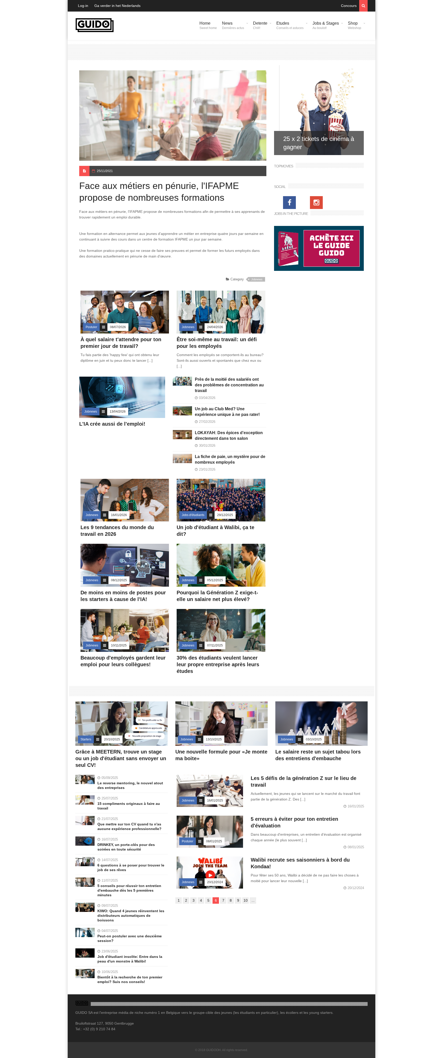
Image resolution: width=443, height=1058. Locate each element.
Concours (349, 6)
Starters (85, 739)
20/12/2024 (215, 882)
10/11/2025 (119, 645)
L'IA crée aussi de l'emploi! (112, 424)
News (233, 25)
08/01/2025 (214, 841)
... (253, 900)
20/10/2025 (112, 739)
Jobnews (257, 279)
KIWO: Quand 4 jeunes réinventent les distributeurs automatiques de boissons (130, 915)
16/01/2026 (119, 515)
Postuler (91, 327)
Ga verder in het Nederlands (117, 6)
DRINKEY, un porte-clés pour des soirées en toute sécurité (126, 847)
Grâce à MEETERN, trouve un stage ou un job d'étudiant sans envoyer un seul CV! (120, 758)
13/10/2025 (214, 739)
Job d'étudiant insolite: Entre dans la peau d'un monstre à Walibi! (129, 959)
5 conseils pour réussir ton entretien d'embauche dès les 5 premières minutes (129, 890)
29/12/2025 (225, 515)
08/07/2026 (118, 327)
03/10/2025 (314, 739)
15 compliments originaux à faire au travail (128, 806)
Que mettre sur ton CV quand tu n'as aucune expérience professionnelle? (129, 826)
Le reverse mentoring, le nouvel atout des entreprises (130, 785)
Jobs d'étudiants (193, 515)
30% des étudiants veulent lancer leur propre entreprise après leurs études (218, 664)
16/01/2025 (215, 800)
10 (246, 900)
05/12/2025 (215, 580)
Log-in (83, 6)
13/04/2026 (118, 411)
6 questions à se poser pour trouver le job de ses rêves (130, 867)
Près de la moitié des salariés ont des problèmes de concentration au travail (229, 385)
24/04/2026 (215, 327)
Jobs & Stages (326, 25)
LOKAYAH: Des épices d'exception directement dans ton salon (229, 436)
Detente (260, 25)
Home (208, 25)
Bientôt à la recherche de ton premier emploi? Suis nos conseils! (129, 979)
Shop (354, 25)
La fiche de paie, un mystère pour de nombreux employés (230, 459)
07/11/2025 (215, 645)
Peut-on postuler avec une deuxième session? (129, 938)
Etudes (290, 25)
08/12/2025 (119, 580)
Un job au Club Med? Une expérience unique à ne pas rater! (227, 412)
